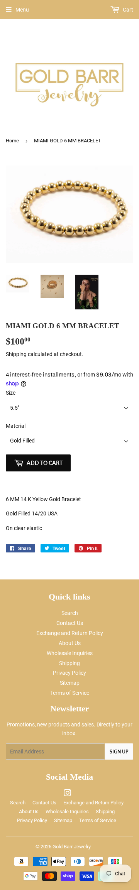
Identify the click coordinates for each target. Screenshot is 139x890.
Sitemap (70, 683)
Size (10, 393)
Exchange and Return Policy (69, 633)
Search (69, 613)
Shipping (16, 354)
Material (15, 426)
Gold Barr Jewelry (72, 846)
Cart (127, 10)
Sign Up (119, 752)
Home (12, 141)
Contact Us (69, 623)
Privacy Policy (69, 673)
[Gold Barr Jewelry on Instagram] (67, 794)
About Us (70, 643)
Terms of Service (69, 693)
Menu (22, 10)
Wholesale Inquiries (70, 653)
